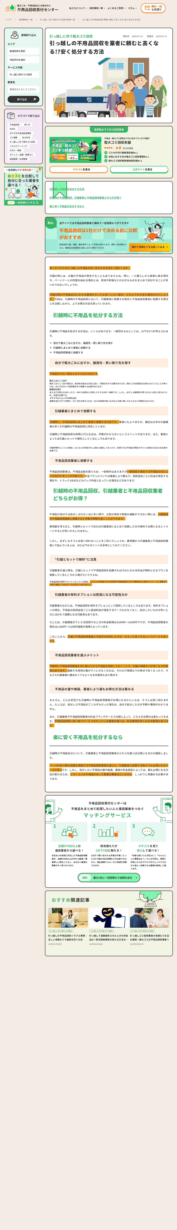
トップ (8, 19)
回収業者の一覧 (25, 19)
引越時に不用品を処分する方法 (67, 189)
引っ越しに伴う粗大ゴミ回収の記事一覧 (57, 19)
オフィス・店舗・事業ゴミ (21, 154)
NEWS (12, 128)
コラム (131, 8)
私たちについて (77, 8)
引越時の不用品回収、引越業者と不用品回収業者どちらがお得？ (86, 197)
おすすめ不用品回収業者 (20, 133)
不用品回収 (14, 124)
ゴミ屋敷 (13, 137)
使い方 (27, 124)
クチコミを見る (128, 148)
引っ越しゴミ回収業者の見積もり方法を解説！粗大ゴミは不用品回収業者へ (149, 937)
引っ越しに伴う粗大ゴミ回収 (22, 141)
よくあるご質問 (115, 8)
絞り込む (22, 99)
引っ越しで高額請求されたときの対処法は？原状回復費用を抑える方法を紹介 (108, 937)
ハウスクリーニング (18, 146)
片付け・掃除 (15, 150)
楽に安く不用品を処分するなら (67, 206)
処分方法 (26, 137)
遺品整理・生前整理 (18, 159)
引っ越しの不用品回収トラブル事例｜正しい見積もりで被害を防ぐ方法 (67, 937)
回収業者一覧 (96, 8)
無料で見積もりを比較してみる (148, 247)
